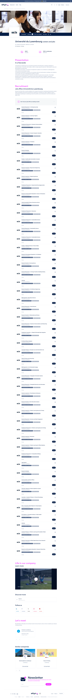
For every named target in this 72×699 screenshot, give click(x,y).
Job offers (30, 34)
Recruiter (67, 4)
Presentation (23, 34)
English (19, 696)
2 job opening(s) (47, 666)
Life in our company (38, 34)
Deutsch (23, 696)
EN (51, 4)
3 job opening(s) (25, 666)
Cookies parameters (43, 696)
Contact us (27, 696)
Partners (32, 696)
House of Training (46, 660)
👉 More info (44, 1)
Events (17, 4)
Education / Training (20, 46)
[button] (19, 670)
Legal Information (36, 696)
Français (16, 696)
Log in (59, 4)
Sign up (62, 4)
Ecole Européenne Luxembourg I (25, 660)
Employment (12, 4)
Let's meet (45, 34)
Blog (20, 4)
